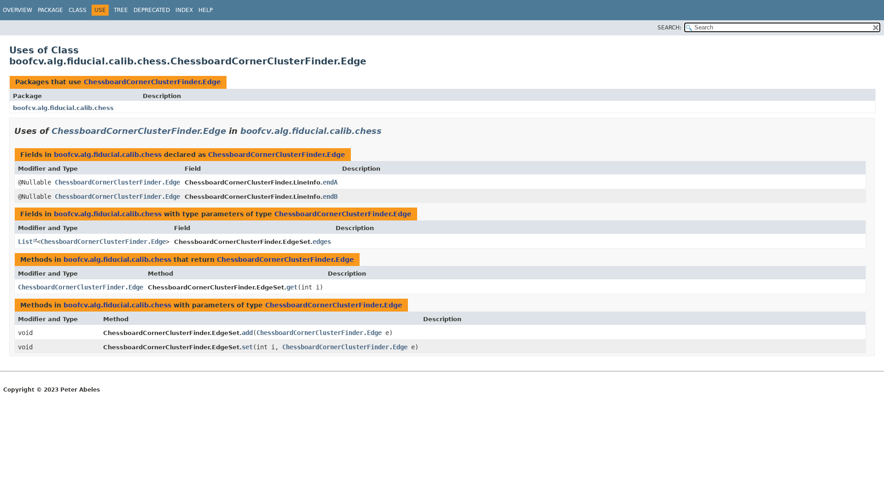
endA (330, 182)
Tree (121, 10)
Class (78, 10)
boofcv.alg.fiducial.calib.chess (63, 107)
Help (205, 10)
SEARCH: (669, 27)
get (291, 287)
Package (50, 10)
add (247, 332)
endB (330, 196)
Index (184, 10)
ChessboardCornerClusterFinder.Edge (152, 82)
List (25, 241)
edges (322, 241)
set (247, 347)
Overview (17, 10)
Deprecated (152, 10)
